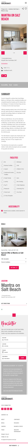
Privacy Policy (5, 434)
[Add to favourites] (26, 9)
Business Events (18, 426)
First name (4, 338)
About (3, 420)
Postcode (4, 350)
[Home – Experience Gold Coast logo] (7, 398)
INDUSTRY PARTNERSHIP (17, 431)
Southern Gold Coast (14, 9)
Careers (3, 426)
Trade (2, 430)
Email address (5, 356)
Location (15, 85)
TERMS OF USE (4, 437)
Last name (4, 344)
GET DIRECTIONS (5, 303)
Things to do (4, 9)
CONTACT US (4, 415)
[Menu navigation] (26, 3)
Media (2, 423)
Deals (10, 85)
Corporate (17, 420)
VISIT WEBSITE (13, 446)
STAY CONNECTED (6, 405)
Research (16, 423)
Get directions (4, 64)
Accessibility (4, 85)
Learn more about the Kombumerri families (13, 391)
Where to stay (4, 11)
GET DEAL (13, 267)
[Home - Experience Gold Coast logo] (6, 3)
